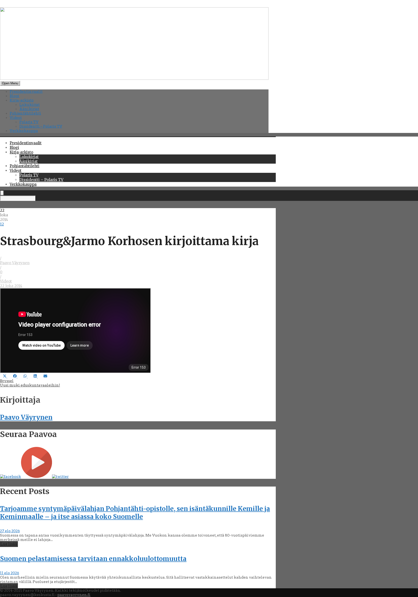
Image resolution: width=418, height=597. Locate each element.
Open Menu (10, 83)
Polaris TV (28, 122)
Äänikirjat (29, 109)
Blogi (14, 96)
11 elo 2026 (9, 573)
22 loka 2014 (11, 286)
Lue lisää (8, 544)
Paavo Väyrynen (15, 263)
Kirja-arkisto (22, 100)
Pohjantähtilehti (25, 113)
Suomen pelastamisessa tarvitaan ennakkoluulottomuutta (93, 559)
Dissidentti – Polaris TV (40, 126)
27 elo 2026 (10, 531)
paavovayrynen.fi (73, 595)
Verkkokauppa (24, 131)
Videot (16, 118)
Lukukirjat (29, 104)
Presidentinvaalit (26, 91)
